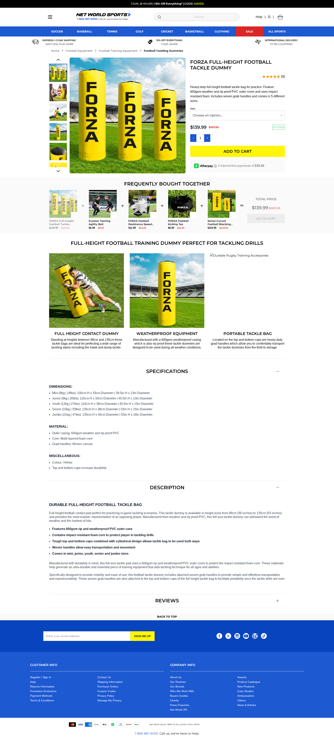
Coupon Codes (106, 691)
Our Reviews (178, 681)
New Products (245, 686)
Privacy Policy (105, 695)
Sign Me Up (142, 636)
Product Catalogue (248, 681)
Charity (174, 700)
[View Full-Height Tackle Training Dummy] (58, 132)
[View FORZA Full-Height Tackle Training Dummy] (58, 112)
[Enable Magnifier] (180, 63)
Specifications (167, 371)
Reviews (167, 600)
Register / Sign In (40, 677)
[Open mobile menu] (50, 17)
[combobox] (197, 17)
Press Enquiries (179, 705)
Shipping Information (110, 681)
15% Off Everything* (168, 3)
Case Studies (245, 691)
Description (167, 487)
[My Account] (269, 17)
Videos (241, 700)
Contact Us (104, 677)
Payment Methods (41, 695)
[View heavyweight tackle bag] (58, 151)
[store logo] (103, 14)
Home (55, 51)
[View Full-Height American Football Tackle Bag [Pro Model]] (58, 73)
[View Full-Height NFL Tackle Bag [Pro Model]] (58, 92)
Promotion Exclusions (43, 691)
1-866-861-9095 (146, 733)
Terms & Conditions (42, 700)
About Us (175, 677)
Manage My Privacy (109, 700)
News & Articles (246, 705)
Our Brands (177, 686)
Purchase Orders (107, 686)
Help (259, 17)
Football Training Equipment (118, 51)
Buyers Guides (179, 695)
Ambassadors (245, 695)
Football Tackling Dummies (163, 51)
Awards (241, 677)
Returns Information (42, 686)
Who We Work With (182, 691)
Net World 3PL (179, 709)
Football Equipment (79, 51)
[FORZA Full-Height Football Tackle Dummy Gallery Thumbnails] (58, 115)
